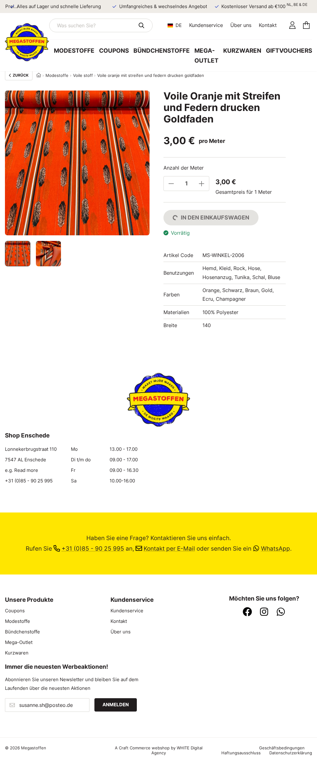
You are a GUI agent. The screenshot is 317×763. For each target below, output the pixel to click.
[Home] (38, 75)
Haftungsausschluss (241, 752)
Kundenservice (206, 25)
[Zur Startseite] (27, 42)
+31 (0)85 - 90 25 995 (29, 481)
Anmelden (115, 705)
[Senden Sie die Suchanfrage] (141, 25)
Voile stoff (83, 75)
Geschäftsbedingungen (282, 747)
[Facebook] (247, 612)
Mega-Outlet (206, 55)
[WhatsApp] (281, 612)
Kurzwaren (242, 50)
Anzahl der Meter (183, 168)
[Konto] (292, 25)
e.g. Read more (21, 470)
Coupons (114, 50)
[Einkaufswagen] (306, 25)
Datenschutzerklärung (290, 752)
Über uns (240, 25)
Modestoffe (74, 50)
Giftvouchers (289, 50)
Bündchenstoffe (161, 50)
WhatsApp (275, 548)
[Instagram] (264, 612)
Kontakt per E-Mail (169, 548)
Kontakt (268, 25)
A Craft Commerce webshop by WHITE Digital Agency (158, 750)
